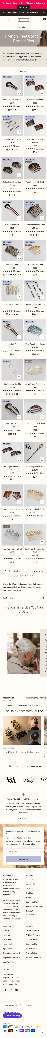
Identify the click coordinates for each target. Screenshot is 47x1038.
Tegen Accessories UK (11, 953)
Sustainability (31, 902)
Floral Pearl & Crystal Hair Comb (12, 550)
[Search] (8, 20)
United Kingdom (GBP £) (12, 1005)
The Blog (29, 893)
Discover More (23, 7)
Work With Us (8, 962)
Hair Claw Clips (9, 748)
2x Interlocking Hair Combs (12, 509)
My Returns (7, 948)
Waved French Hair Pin (12, 99)
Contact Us (30, 884)
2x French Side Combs (35, 99)
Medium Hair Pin (12, 424)
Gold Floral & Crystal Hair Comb (35, 550)
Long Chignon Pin (12, 225)
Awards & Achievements (31, 912)
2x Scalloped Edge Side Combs (12, 183)
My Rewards (7, 935)
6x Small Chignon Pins (12, 139)
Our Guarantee (31, 939)
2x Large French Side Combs (12, 467)
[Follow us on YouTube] (16, 990)
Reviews (29, 897)
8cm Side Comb (12, 264)
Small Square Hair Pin (12, 384)
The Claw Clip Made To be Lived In (21, 753)
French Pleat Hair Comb (35, 182)
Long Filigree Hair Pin (34, 466)
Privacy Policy (31, 953)
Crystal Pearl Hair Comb (35, 509)
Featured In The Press (34, 906)
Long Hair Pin (12, 344)
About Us (29, 879)
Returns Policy (31, 948)
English (28, 1005)
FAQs (28, 888)
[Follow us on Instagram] (11, 990)
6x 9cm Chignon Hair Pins (35, 304)
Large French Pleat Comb (35, 384)
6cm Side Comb (12, 304)
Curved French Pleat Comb (34, 225)
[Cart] (43, 20)
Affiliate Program (33, 935)
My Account (7, 944)
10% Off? (6, 930)
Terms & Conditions (33, 957)
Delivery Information (34, 930)
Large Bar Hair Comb (35, 264)
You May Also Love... (11, 598)
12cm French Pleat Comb (35, 344)
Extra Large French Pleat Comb (35, 425)
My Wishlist (7, 939)
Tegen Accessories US (11, 957)
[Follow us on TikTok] (5, 995)
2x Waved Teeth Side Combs (35, 140)
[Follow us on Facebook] (5, 990)
